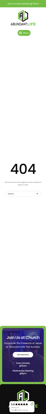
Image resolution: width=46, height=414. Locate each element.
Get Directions (23, 355)
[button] (40, 405)
